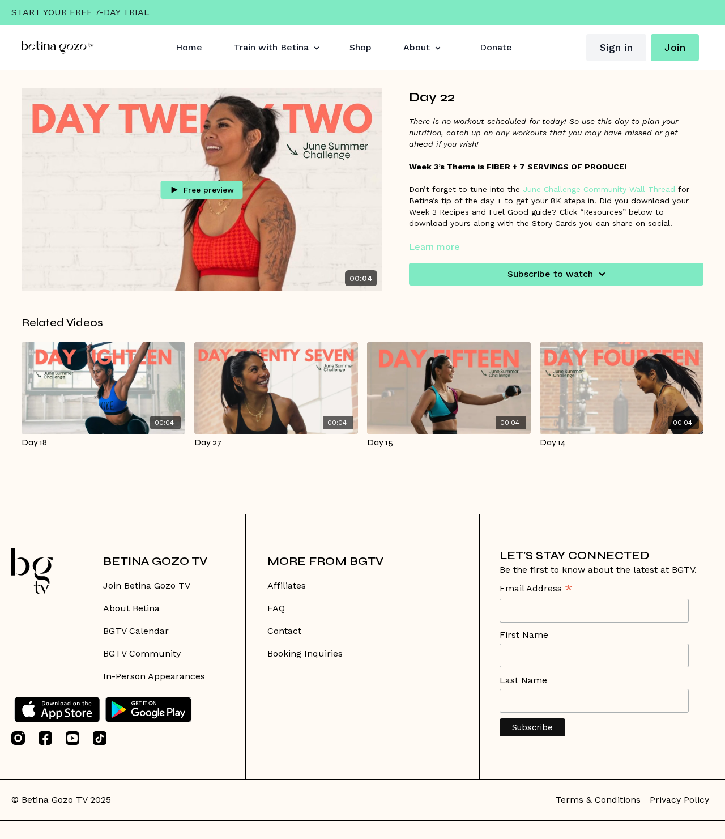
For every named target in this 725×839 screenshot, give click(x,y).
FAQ (276, 608)
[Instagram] (18, 738)
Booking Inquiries (305, 653)
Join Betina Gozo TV (146, 585)
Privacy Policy (679, 799)
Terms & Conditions (598, 799)
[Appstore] (57, 709)
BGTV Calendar (136, 630)
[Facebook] (45, 738)
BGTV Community (142, 653)
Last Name (523, 680)
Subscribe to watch (550, 274)
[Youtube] (72, 738)
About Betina (131, 608)
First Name (524, 634)
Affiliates (286, 585)
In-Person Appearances (154, 676)
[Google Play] (148, 709)
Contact (284, 630)
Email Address (536, 589)
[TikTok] (99, 738)
